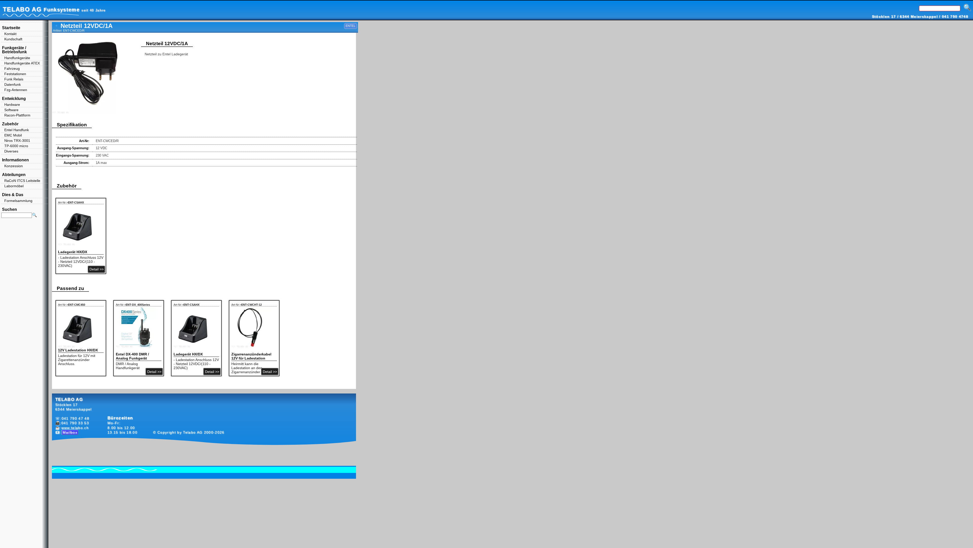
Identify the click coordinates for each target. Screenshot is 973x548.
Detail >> (96, 269)
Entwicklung (14, 98)
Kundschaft (13, 39)
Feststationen (15, 74)
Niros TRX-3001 (17, 141)
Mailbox (70, 432)
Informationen (15, 160)
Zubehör (10, 124)
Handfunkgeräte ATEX (22, 63)
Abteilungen (14, 175)
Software (11, 110)
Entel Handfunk (16, 130)
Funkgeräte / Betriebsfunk (14, 50)
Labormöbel (14, 186)
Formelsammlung (18, 201)
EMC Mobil (13, 135)
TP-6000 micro (16, 146)
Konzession (13, 166)
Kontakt (10, 34)
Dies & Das (12, 195)
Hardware (12, 104)
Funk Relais (13, 79)
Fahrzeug (12, 68)
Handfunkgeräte (17, 58)
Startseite (11, 28)
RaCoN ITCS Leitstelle (22, 181)
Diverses (11, 151)
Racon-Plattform (17, 115)
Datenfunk (12, 84)
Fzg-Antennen (15, 90)
